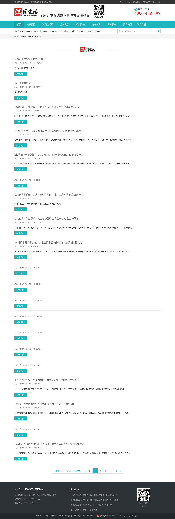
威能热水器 (87, 495)
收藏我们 (137, 2)
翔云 (136, 515)
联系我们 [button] (141, 24)
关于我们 (18, 495)
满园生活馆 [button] (48, 24)
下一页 (118, 471)
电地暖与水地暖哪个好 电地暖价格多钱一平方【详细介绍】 (44, 403)
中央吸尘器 (75, 500)
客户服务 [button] (112, 24)
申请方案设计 (125, 2)
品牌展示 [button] (65, 24)
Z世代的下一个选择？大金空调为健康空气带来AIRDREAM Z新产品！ (49, 154)
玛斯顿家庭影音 (22, 82)
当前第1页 (58, 471)
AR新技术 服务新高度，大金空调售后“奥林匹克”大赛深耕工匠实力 (48, 242)
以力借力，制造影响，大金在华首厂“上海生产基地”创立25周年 (46, 218)
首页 (19, 24)
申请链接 (93, 510)
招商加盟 (127, 24)
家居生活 (108, 505)
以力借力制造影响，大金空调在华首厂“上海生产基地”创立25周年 (47, 194)
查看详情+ (20, 73)
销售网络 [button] (80, 24)
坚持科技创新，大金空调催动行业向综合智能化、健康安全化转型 (47, 130)
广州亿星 (99, 505)
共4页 (68, 471)
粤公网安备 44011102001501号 (112, 515)
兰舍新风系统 (76, 495)
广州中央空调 (114, 500)
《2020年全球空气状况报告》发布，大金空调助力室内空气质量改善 (49, 443)
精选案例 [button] (96, 24)
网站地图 (157, 2)
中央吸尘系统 (86, 500)
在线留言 (147, 2)
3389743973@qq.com (32, 499)
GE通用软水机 (89, 505)
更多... (85, 510)
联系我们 (52, 495)
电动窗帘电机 (99, 495)
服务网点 (44, 495)
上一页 (87, 471)
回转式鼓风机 (76, 510)
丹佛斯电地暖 (76, 505)
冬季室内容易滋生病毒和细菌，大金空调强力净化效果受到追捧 (46, 379)
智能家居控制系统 (101, 500)
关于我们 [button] (31, 24)
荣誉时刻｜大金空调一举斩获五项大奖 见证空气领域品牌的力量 (47, 106)
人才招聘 (26, 495)
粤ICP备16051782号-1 (87, 515)
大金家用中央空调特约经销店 (29, 59)
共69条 (78, 471)
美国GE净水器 (111, 495)
